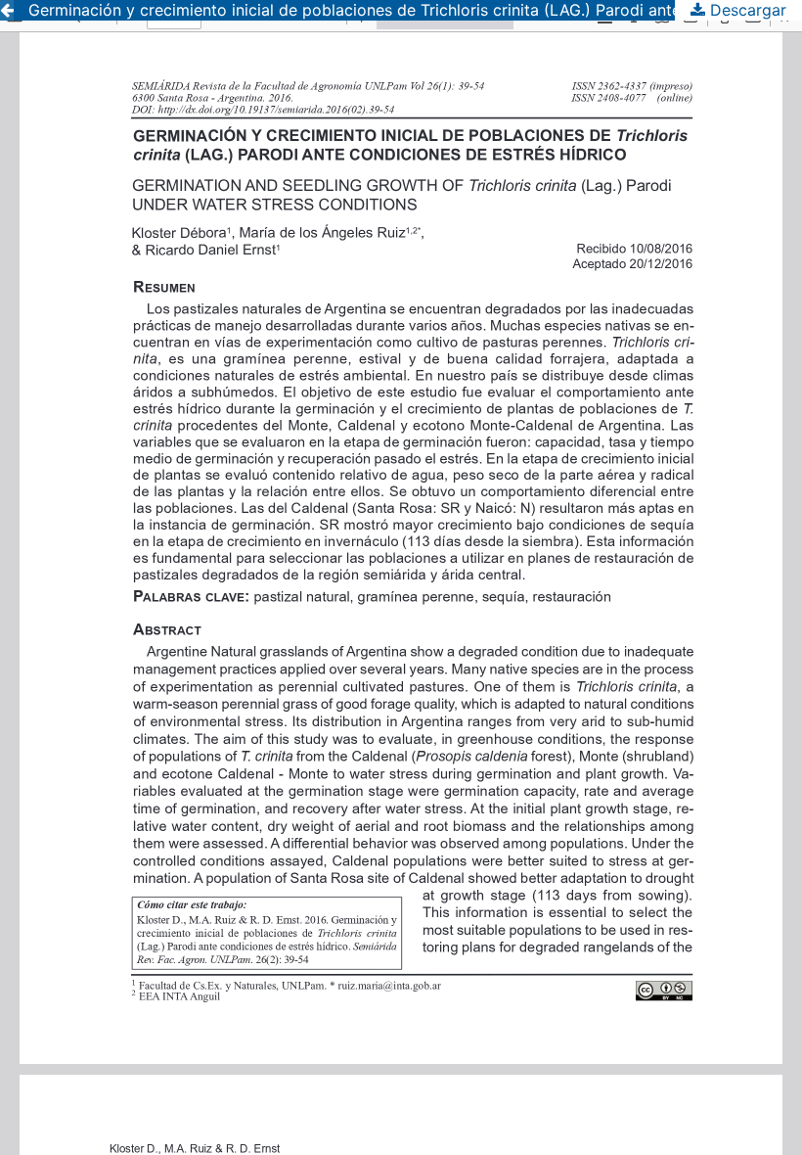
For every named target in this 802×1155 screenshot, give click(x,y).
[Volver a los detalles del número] (7, 10)
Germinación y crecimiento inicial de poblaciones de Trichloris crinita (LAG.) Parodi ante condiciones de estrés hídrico (415, 10)
